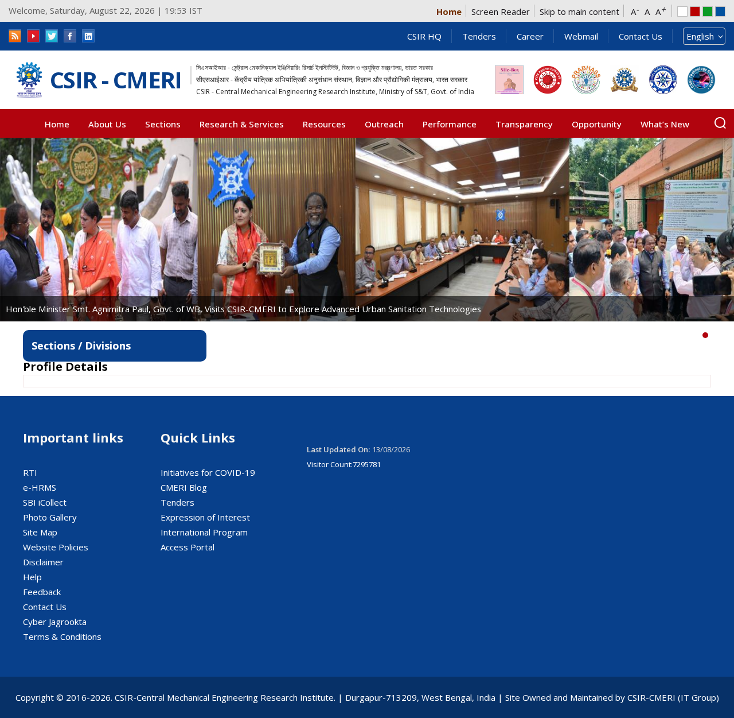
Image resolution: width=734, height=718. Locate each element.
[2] (722, 335)
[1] (714, 335)
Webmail (581, 36)
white (682, 11)
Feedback (42, 591)
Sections (163, 124)
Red (695, 11)
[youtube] (33, 35)
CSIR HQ (424, 36)
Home (449, 11)
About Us (107, 124)
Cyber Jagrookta (55, 621)
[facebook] (70, 35)
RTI (30, 472)
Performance (450, 124)
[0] (705, 335)
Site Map (40, 532)
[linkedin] (88, 35)
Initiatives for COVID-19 (208, 472)
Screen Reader (500, 11)
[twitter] (51, 35)
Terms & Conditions (62, 636)
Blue (720, 11)
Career (530, 36)
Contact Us (640, 36)
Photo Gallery (50, 517)
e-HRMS (39, 487)
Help (32, 577)
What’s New (665, 124)
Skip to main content (579, 11)
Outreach (384, 124)
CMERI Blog (184, 487)
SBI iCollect (45, 502)
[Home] (29, 80)
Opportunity (597, 124)
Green (707, 11)
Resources (324, 124)
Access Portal (187, 547)
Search (720, 123)
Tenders (479, 36)
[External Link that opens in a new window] (509, 79)
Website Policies (55, 547)
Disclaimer (43, 562)
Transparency (524, 124)
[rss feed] (15, 35)
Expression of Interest (205, 517)
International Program (204, 532)
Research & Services (242, 124)
